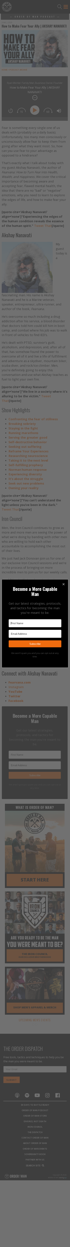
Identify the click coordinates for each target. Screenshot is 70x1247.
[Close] (63, 584)
